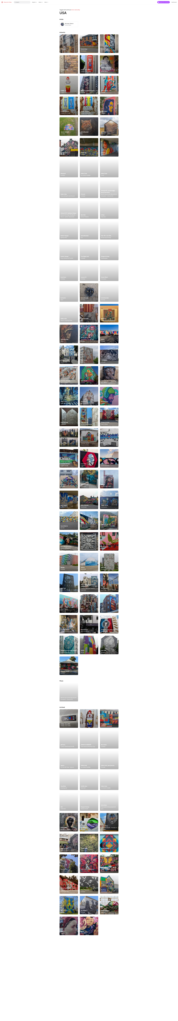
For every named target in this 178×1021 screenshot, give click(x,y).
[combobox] (22, 2)
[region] (89, 959)
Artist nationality (75, 10)
